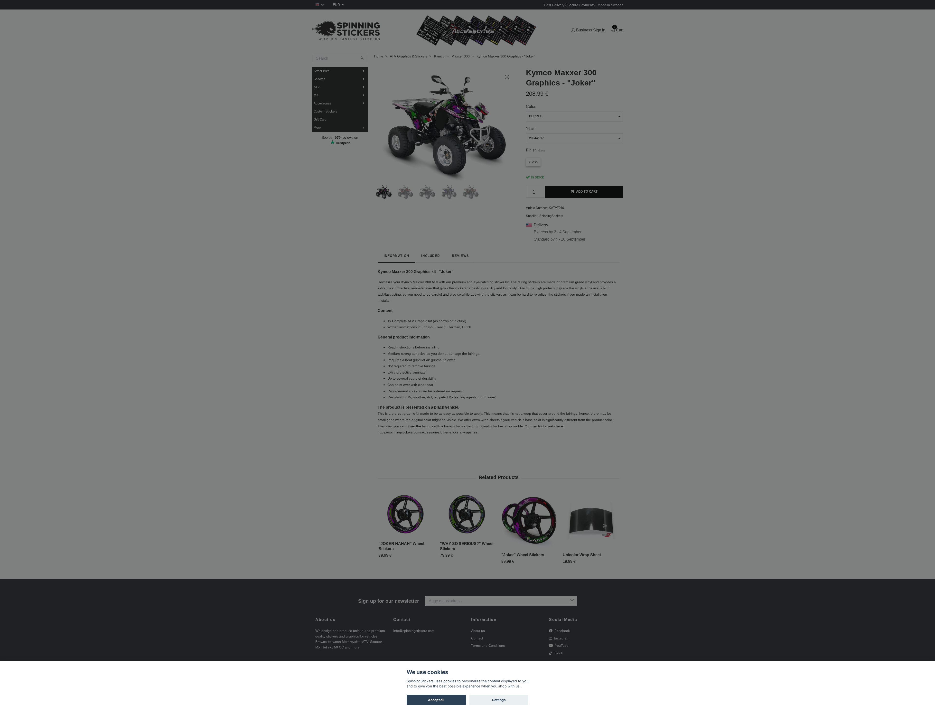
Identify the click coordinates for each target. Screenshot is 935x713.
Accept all (436, 700)
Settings (499, 700)
